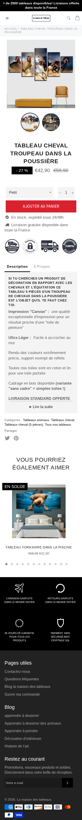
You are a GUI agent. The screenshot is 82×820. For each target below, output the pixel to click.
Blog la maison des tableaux (27, 687)
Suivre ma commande (22, 694)
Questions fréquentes (22, 679)
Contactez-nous (17, 671)
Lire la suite (42, 407)
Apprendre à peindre (21, 731)
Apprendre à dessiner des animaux (33, 723)
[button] (6, 564)
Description (17, 266)
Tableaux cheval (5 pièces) (24, 424)
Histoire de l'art (17, 746)
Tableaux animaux (36, 420)
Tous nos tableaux (58, 424)
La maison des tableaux (34, 799)
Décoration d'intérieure (23, 739)
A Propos (41, 266)
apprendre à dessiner (22, 716)
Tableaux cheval (62, 420)
